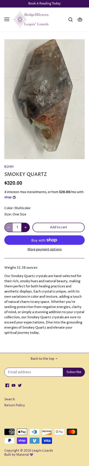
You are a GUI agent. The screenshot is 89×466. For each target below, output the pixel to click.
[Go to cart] (80, 19)
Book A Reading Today (44, 4)
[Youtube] (13, 385)
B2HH (9, 166)
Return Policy (14, 405)
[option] (44, 99)
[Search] (70, 19)
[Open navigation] (6, 19)
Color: (9, 208)
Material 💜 (24, 455)
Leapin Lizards (42, 451)
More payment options (44, 249)
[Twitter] (20, 385)
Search (9, 399)
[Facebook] (7, 385)
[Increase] (25, 227)
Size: (8, 214)
